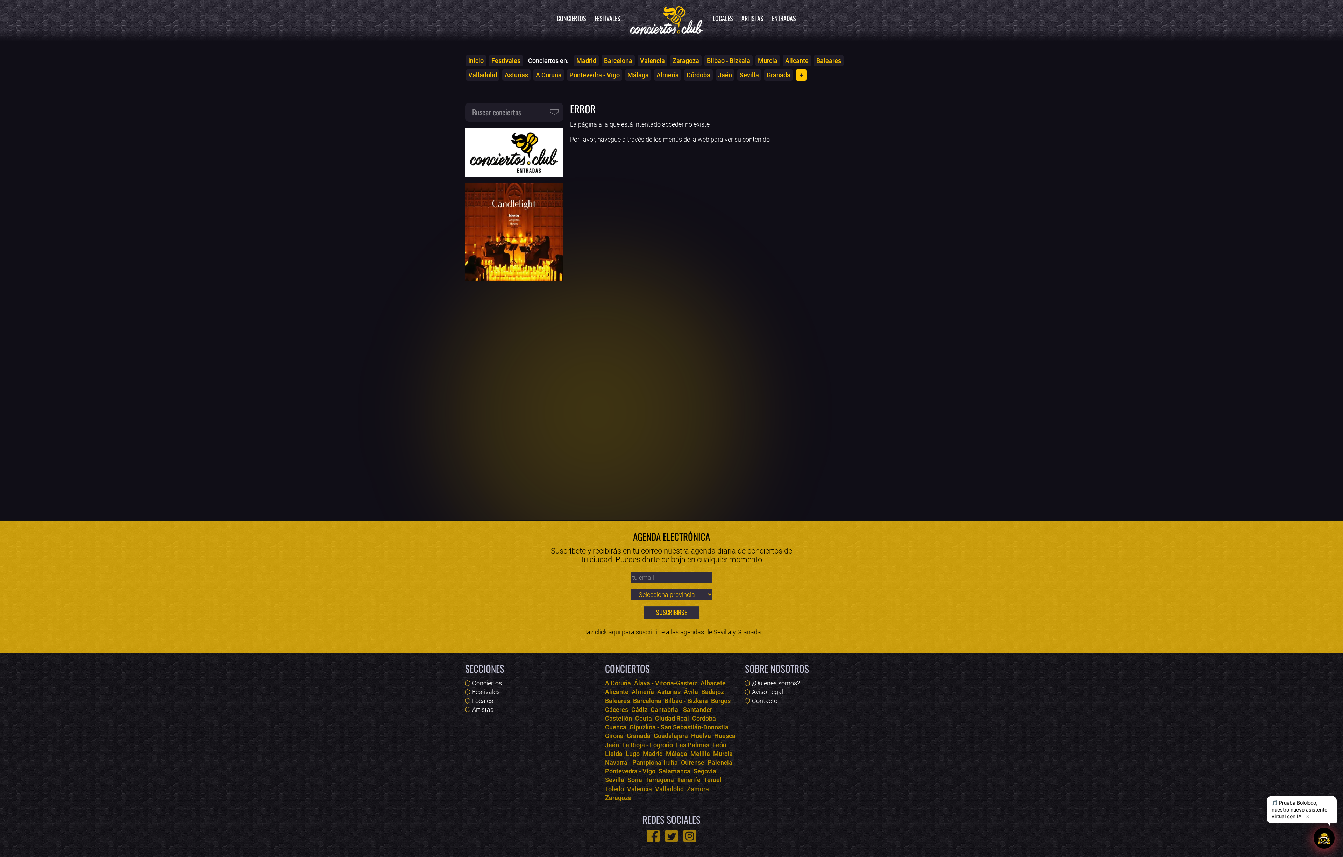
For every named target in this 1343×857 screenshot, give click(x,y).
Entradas (784, 18)
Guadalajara (671, 736)
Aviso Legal (767, 691)
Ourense (692, 762)
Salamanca (674, 771)
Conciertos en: (548, 60)
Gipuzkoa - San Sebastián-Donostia (679, 727)
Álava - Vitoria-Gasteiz (665, 683)
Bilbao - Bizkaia (728, 60)
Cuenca (615, 727)
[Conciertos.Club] (667, 19)
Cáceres (616, 709)
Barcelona (618, 60)
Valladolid (482, 75)
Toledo (614, 789)
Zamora (698, 789)
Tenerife (689, 780)
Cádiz (639, 709)
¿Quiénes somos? (776, 683)
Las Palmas (692, 745)
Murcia (767, 60)
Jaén (725, 75)
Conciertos (571, 18)
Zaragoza (686, 60)
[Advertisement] (514, 396)
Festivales (607, 18)
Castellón (618, 718)
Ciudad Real (672, 718)
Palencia (720, 762)
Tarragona (659, 780)
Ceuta (643, 718)
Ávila (691, 691)
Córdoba (698, 75)
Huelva (701, 736)
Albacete (713, 683)
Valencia (652, 60)
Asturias (516, 75)
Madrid (586, 60)
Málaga (638, 75)
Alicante (797, 60)
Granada (778, 75)
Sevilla (749, 75)
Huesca (725, 736)
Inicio (476, 60)
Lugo (633, 753)
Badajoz (712, 691)
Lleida (614, 753)
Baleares (828, 60)
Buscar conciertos (496, 111)
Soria (634, 780)
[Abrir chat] (1324, 838)
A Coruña (549, 75)
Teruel (713, 780)
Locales (723, 18)
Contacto (764, 701)
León (719, 745)
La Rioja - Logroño (647, 745)
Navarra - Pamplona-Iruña (641, 762)
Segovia (705, 771)
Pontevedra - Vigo (594, 75)
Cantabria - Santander (681, 709)
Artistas (752, 18)
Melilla (700, 753)
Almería (667, 75)
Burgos (721, 701)
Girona (614, 736)
